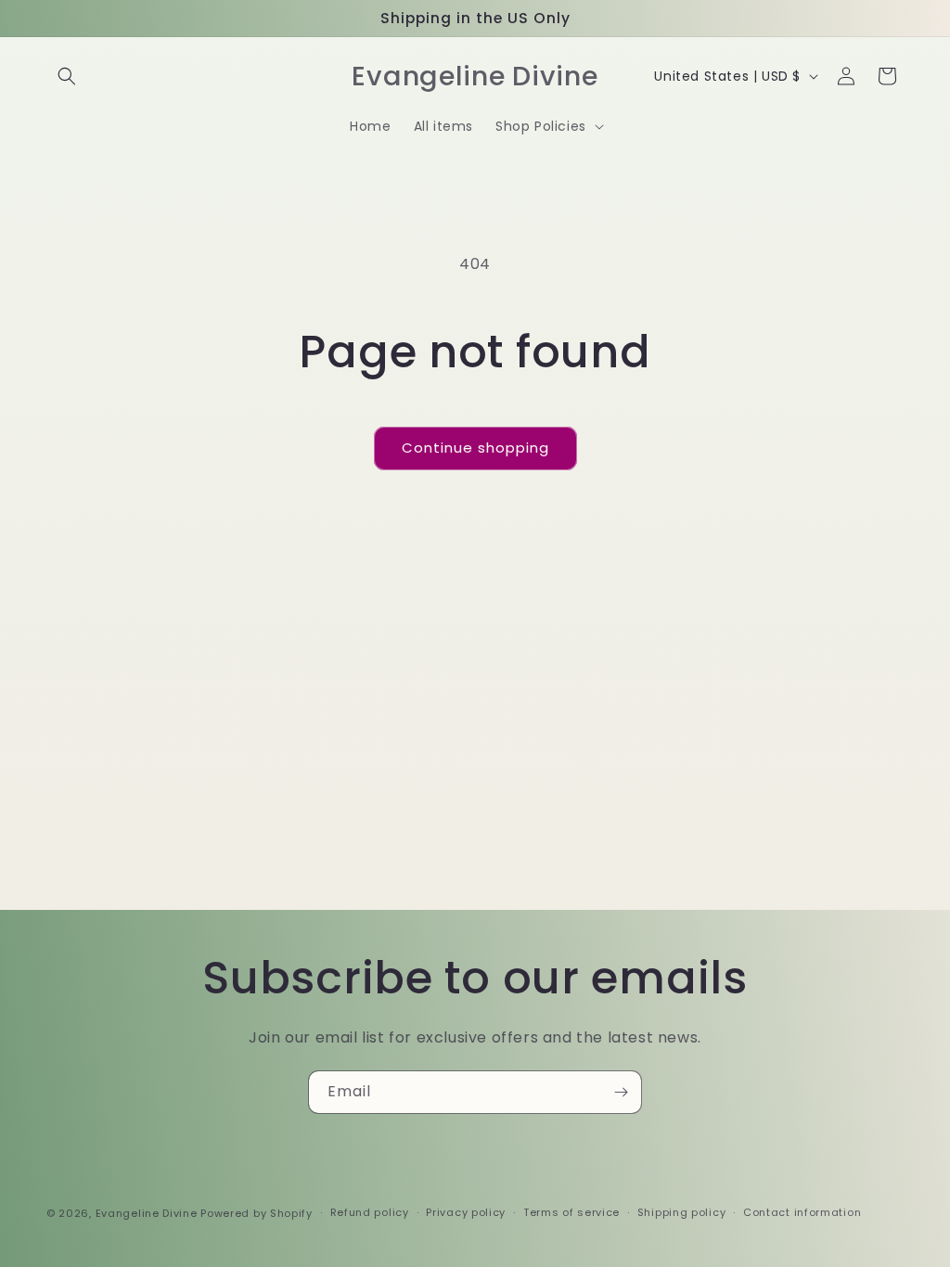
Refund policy (369, 1212)
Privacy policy (466, 1212)
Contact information (802, 1212)
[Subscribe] (620, 1092)
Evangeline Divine (148, 1213)
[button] (66, 76)
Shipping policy (681, 1212)
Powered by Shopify (256, 1213)
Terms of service (571, 1212)
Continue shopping (475, 447)
